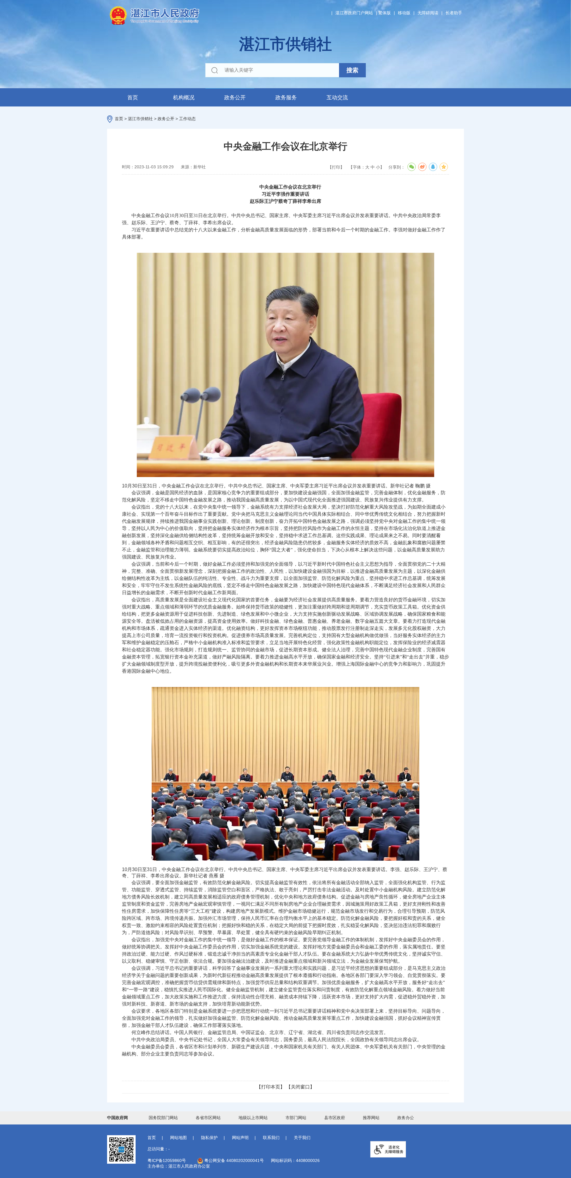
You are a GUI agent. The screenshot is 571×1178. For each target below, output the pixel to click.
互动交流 (337, 98)
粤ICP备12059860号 (167, 1160)
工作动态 (187, 118)
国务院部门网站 (163, 1117)
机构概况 (183, 98)
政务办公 (405, 1117)
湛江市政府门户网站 (354, 12)
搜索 (352, 70)
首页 (132, 98)
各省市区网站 (208, 1117)
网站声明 (240, 1137)
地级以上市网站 (253, 1117)
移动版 (404, 12)
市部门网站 (296, 1117)
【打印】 (336, 167)
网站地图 (178, 1137)
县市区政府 (334, 1117)
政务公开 (235, 98)
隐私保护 (209, 1137)
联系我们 (271, 1137)
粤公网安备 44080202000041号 (233, 1160)
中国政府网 (117, 1117)
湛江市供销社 (140, 118)
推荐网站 (371, 1117)
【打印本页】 (270, 1086)
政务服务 (286, 98)
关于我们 (302, 1137)
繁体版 (384, 12)
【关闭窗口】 (300, 1086)
